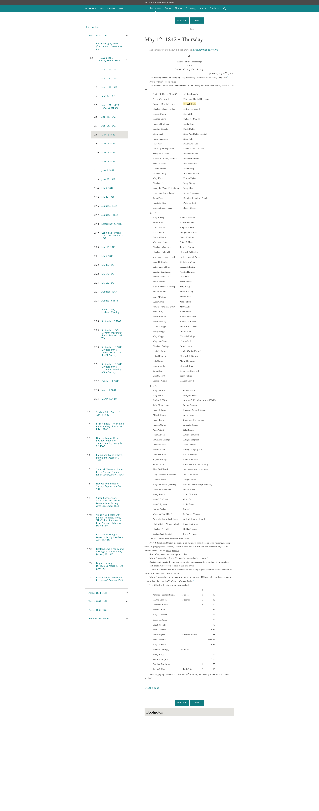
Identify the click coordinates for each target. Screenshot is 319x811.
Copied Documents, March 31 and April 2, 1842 (112, 235)
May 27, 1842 (108, 161)
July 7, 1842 (107, 188)
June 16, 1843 (108, 247)
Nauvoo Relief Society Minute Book (109, 59)
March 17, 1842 (109, 69)
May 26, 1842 (108, 152)
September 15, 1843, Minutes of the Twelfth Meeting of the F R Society (112, 351)
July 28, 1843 (107, 282)
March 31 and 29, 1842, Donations (110, 106)
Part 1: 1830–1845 (97, 35)
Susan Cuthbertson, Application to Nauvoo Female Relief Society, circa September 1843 (108, 502)
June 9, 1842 (107, 170)
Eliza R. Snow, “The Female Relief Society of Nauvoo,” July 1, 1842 (110, 426)
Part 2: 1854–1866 (97, 592)
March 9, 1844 (108, 389)
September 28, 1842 (111, 223)
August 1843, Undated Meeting (110, 311)
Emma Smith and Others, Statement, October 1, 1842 (109, 457)
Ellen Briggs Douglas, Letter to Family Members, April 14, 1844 (109, 537)
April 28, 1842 (108, 125)
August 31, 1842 (109, 214)
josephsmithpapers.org (205, 49)
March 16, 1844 (109, 398)
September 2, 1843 (111, 321)
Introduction (92, 27)
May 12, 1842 (108, 134)
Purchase (214, 8)
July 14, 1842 (107, 197)
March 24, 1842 (109, 78)
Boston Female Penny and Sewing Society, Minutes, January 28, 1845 (110, 551)
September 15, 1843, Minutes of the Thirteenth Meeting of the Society (112, 368)
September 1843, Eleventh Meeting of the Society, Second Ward (111, 334)
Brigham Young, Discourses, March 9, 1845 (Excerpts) (109, 566)
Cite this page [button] (152, 687)
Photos (178, 8)
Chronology (191, 8)
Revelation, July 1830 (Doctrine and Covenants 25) (109, 46)
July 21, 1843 (107, 273)
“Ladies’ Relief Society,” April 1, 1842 (108, 413)
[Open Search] (224, 8)
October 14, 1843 (110, 381)
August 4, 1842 (109, 205)
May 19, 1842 (108, 143)
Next (197, 20)
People (168, 8)
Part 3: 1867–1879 (97, 601)
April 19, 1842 (108, 116)
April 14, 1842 (108, 96)
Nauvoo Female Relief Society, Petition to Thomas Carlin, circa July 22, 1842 (109, 442)
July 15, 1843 (107, 264)
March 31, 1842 (109, 87)
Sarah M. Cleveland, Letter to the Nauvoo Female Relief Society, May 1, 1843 (110, 472)
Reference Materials (98, 618)
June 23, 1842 (108, 179)
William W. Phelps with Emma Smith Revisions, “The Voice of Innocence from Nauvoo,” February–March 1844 (109, 520)
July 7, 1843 (107, 256)
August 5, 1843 (109, 291)
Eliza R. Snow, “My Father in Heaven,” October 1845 (109, 579)
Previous (181, 20)
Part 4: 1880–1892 (97, 610)
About (203, 8)
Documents (155, 8)
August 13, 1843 (109, 300)
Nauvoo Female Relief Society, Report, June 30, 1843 (108, 486)
